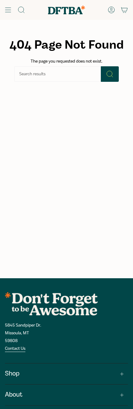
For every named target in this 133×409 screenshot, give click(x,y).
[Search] (110, 74)
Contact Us (15, 348)
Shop (12, 374)
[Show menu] (8, 10)
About (14, 395)
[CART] (124, 10)
